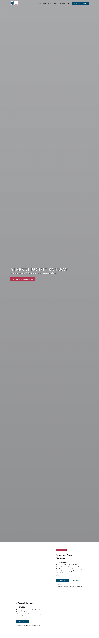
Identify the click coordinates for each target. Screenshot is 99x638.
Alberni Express (25, 603)
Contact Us (62, 3)
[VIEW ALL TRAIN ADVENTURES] (22, 275)
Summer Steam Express (65, 556)
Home (39, 3)
